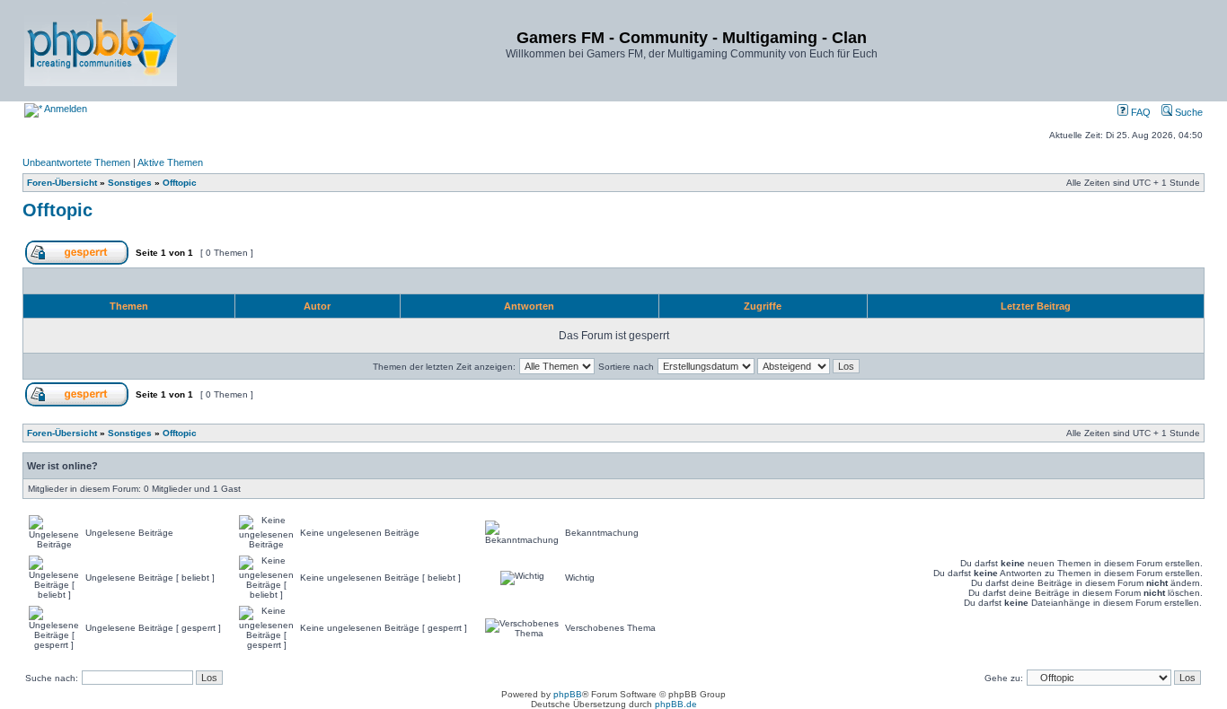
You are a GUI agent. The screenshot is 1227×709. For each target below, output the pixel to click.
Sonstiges (130, 183)
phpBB (567, 694)
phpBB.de (676, 704)
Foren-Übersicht (62, 183)
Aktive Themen (170, 162)
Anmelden (64, 108)
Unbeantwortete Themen (76, 162)
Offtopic (180, 183)
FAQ (1139, 112)
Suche (1187, 112)
